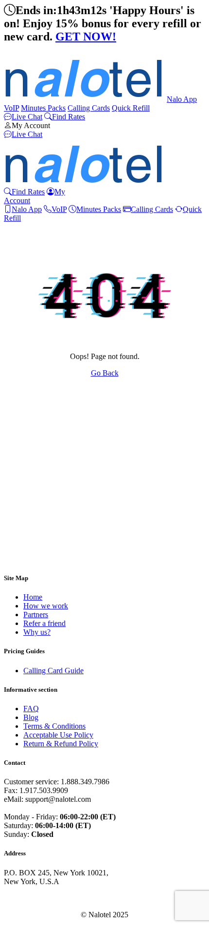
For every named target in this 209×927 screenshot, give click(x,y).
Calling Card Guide (53, 670)
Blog (30, 717)
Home (32, 597)
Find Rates (68, 117)
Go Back (105, 373)
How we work (45, 606)
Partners (35, 614)
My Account (31, 125)
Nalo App (182, 99)
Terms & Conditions (54, 726)
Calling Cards (89, 108)
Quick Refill (131, 108)
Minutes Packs (43, 108)
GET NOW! (85, 36)
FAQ (31, 708)
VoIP (11, 108)
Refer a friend (44, 623)
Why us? (37, 632)
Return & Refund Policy (60, 743)
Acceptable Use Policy (58, 735)
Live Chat (27, 117)
